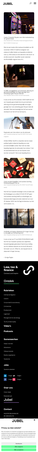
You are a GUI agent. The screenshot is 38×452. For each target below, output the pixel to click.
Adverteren (7, 347)
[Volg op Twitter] (14, 375)
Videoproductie (8, 351)
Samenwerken (11, 339)
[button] (35, 2)
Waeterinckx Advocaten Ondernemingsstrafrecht (19, 40)
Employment (7, 310)
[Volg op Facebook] (5, 379)
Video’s (7, 326)
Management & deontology (12, 318)
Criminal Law (14, 43)
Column (6, 298)
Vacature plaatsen (9, 369)
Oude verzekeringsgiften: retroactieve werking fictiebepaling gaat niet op (17, 182)
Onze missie (7, 392)
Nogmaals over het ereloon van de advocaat (17, 132)
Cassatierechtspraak (12, 134)
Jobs (6, 365)
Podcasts (8, 331)
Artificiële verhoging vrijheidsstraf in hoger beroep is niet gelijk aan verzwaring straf (19, 232)
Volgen (10, 375)
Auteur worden (8, 343)
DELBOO (9, 95)
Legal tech (7, 314)
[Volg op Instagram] (14, 379)
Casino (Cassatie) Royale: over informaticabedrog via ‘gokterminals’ (19, 38)
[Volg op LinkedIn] (5, 375)
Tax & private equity (10, 321)
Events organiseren (9, 355)
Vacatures (7, 359)
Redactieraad (8, 396)
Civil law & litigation (9, 295)
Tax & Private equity (24, 95)
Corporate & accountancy (12, 302)
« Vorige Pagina (8, 257)
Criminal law (7, 306)
